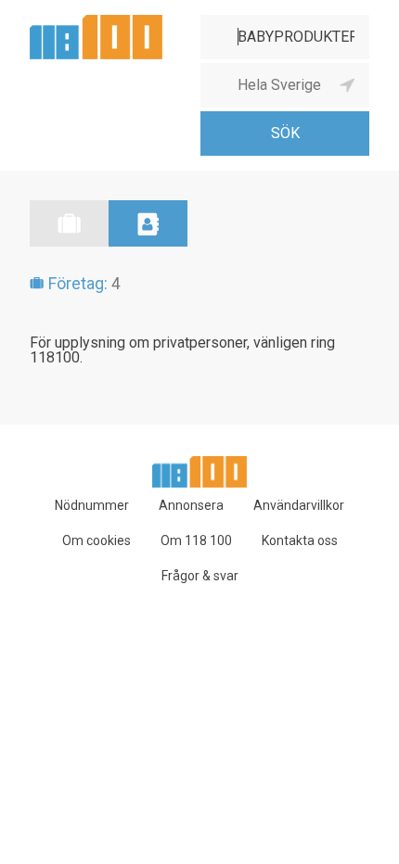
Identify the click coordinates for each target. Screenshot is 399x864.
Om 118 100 (196, 540)
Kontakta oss (300, 540)
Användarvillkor (298, 505)
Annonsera (191, 505)
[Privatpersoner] (148, 223)
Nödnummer (92, 505)
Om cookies (96, 540)
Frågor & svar (199, 575)
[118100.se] (96, 22)
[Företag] (69, 223)
